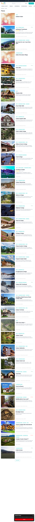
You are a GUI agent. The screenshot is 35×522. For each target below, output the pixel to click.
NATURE (30, 6)
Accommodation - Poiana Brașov (22, 282)
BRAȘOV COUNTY (5, 6)
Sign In (26, 3)
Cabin (17, 27)
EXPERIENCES (17, 6)
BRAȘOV (11, 6)
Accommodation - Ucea (21, 231)
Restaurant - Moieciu (21, 27)
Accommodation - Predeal (22, 180)
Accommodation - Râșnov (22, 129)
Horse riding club (25, 435)
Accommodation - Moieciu (22, 78)
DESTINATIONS (24, 6)
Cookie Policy (31, 517)
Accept (24, 519)
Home (3, 8)
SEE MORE (17, 460)
